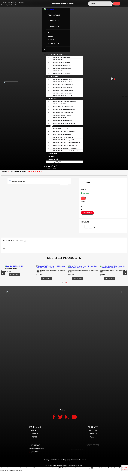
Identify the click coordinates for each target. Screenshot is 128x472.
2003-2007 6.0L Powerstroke (61, 62)
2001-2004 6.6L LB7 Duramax (62, 104)
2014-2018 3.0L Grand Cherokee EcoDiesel (66, 142)
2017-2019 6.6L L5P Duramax (62, 118)
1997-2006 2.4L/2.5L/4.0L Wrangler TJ (64, 131)
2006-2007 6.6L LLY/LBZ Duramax (63, 109)
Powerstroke (54, 15)
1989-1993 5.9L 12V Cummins (62, 79)
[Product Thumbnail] (64, 183)
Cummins (51, 21)
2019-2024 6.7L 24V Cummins (62, 95)
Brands (51, 36)
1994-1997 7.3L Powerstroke (61, 57)
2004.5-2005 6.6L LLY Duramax (62, 106)
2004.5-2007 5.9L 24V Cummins (62, 90)
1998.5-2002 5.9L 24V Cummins (62, 84)
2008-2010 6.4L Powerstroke (61, 65)
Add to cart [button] (14, 274)
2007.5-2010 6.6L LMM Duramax (63, 112)
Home (4, 171)
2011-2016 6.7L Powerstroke (61, 68)
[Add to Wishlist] (83, 198)
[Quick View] (7, 275)
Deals (50, 39)
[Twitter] (60, 417)
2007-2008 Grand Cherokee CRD (63, 137)
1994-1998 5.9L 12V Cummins (62, 82)
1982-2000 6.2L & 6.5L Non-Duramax (64, 101)
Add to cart (87, 212)
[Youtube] (74, 417)
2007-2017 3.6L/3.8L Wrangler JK (63, 140)
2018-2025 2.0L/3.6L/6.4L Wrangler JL (64, 145)
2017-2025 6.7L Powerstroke (61, 71)
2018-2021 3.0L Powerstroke (61, 73)
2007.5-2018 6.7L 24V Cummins (62, 93)
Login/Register (57, 162)
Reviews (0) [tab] (21, 241)
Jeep (50, 32)
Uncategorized (18, 171)
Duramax (52, 26)
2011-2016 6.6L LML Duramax (62, 115)
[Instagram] (67, 417)
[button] (62, 282)
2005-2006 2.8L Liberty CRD (61, 134)
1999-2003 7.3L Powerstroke (61, 60)
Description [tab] (8, 241)
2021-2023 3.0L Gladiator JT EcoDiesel (65, 151)
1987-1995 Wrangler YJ (60, 128)
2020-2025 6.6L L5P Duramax (62, 120)
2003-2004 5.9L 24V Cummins (62, 87)
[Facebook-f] (53, 417)
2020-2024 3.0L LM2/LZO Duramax (63, 123)
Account (52, 43)
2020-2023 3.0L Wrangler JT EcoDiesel (65, 148)
